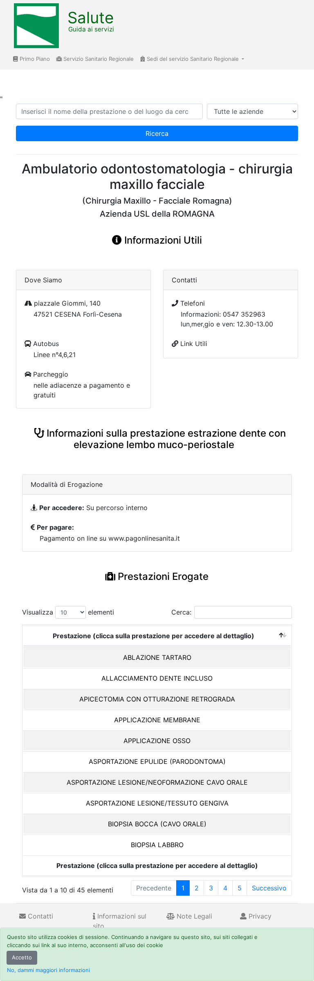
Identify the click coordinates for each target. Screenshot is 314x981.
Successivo (269, 888)
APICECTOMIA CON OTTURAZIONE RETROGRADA (157, 699)
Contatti (39, 916)
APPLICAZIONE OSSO (157, 741)
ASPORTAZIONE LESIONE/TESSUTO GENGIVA (157, 803)
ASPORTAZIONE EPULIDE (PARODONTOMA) (157, 761)
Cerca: (181, 612)
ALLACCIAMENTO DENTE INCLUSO (157, 678)
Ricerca (157, 133)
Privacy (259, 916)
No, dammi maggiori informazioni (48, 970)
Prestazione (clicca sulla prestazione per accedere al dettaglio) (153, 636)
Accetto (22, 957)
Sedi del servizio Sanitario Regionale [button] (192, 58)
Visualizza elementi (68, 612)
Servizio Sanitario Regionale (98, 58)
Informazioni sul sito (119, 921)
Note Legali (193, 916)
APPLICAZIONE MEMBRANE (157, 720)
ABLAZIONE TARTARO (157, 657)
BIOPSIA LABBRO (157, 845)
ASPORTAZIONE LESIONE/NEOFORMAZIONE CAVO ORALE (157, 782)
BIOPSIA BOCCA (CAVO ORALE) (157, 824)
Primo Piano (34, 58)
